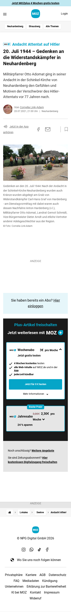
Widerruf (35, 598)
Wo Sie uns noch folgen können (39, 560)
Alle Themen (52, 26)
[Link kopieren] (31, 129)
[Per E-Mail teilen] (48, 129)
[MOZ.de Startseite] (35, 13)
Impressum (52, 592)
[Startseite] (9, 512)
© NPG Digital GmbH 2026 (35, 538)
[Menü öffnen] (5, 14)
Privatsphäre (13, 575)
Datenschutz (57, 575)
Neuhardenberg (15, 26)
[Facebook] (47, 549)
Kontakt (35, 592)
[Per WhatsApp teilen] (55, 129)
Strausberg (34, 26)
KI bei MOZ (19, 592)
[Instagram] (24, 549)
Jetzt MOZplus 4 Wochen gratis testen (35, 3)
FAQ (16, 581)
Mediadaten (30, 581)
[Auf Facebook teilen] (38, 129)
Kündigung (49, 581)
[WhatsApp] (31, 549)
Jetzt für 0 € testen (35, 384)
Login (64, 13)
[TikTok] (39, 549)
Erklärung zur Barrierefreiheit (46, 586)
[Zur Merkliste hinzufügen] (65, 129)
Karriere (31, 575)
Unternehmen (14, 586)
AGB (42, 575)
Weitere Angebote (43, 450)
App (16, 370)
